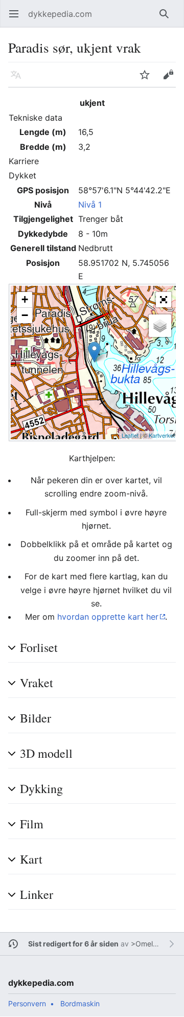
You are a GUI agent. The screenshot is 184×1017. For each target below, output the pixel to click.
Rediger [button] (171, 80)
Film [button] (31, 824)
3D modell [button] (46, 753)
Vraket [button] (36, 683)
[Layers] (160, 325)
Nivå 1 (90, 204)
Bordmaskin (80, 1003)
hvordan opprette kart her (107, 617)
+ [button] (24, 299)
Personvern (27, 1003)
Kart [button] (31, 859)
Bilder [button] (35, 718)
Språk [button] (19, 80)
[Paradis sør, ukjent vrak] (94, 352)
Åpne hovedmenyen (17, 19)
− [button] (24, 315)
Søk (166, 19)
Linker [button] (36, 894)
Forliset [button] (39, 648)
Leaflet (130, 435)
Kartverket (162, 435)
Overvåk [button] (148, 80)
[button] (163, 299)
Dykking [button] (41, 789)
